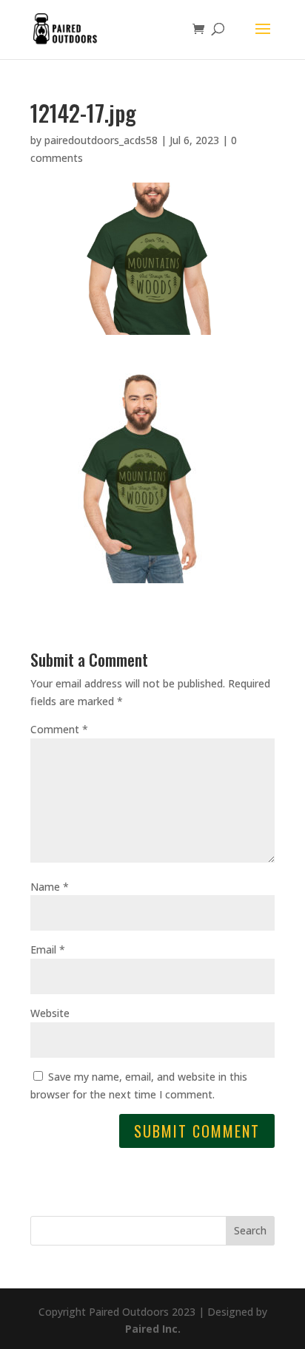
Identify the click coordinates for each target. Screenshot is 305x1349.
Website (50, 1013)
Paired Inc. (153, 1329)
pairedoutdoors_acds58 (101, 140)
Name (49, 887)
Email (47, 949)
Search (250, 1230)
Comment (59, 729)
